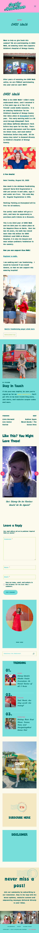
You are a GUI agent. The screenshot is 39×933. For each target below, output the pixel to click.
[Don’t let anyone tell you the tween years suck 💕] (32, 917)
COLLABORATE (11, 926)
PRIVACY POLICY (27, 926)
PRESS (19, 926)
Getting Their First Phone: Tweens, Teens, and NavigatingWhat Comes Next (26, 725)
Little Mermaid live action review (8, 420)
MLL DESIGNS (32, 929)
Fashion (20, 697)
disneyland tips (9, 334)
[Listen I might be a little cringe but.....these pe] (6, 917)
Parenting (21, 717)
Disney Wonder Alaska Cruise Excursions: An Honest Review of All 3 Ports (25, 681)
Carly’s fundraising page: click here (19, 329)
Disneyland (24, 116)
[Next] (36, 473)
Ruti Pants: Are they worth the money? (24, 703)
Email (7, 577)
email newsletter (24, 394)
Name (7, 567)
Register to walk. (10, 256)
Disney (19, 20)
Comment (8, 539)
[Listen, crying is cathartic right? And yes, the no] (19, 917)
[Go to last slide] (2, 473)
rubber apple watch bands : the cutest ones (29, 420)
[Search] (33, 653)
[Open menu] (35, 6)
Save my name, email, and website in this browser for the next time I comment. (19, 584)
